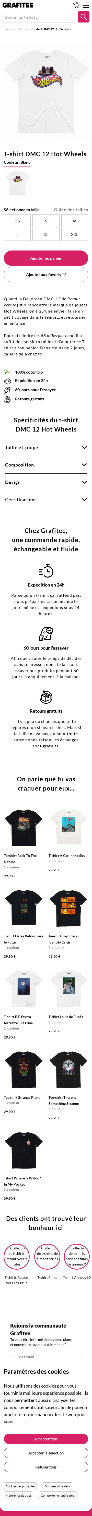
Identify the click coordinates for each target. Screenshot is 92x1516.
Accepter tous (46, 1439)
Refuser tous (46, 1467)
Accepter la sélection (46, 1453)
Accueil (11, 29)
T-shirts (25, 29)
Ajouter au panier (46, 258)
